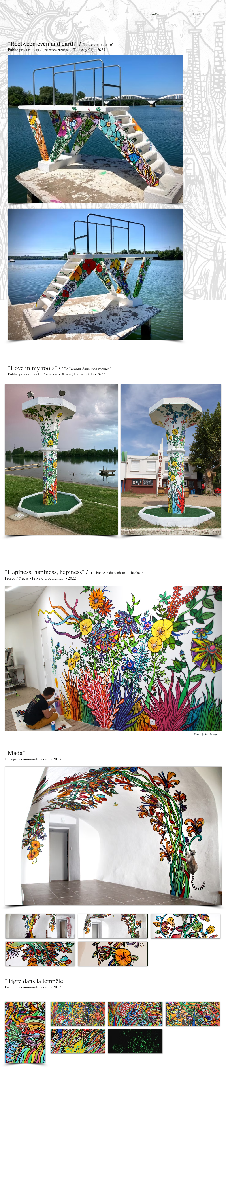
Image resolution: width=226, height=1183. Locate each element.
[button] (40, 926)
